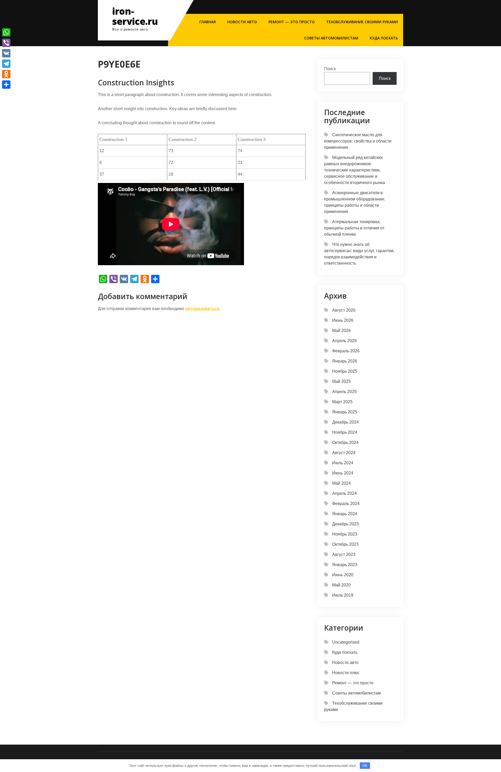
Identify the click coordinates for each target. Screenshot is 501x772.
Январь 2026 (344, 361)
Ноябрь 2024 (344, 432)
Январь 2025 (344, 412)
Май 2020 (341, 585)
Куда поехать (384, 37)
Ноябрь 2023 (344, 534)
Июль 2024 (342, 463)
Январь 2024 (344, 514)
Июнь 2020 (342, 575)
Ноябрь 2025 (344, 371)
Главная (207, 21)
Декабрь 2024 (345, 422)
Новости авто (242, 21)
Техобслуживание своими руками (362, 21)
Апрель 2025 (344, 391)
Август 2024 (343, 452)
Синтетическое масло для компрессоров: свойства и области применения (357, 141)
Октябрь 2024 (345, 442)
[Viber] (6, 43)
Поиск (330, 69)
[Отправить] (6, 84)
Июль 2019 (342, 595)
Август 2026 (343, 310)
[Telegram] (6, 63)
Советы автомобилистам (331, 37)
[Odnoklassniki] (6, 74)
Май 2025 (341, 381)
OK (364, 766)
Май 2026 (341, 330)
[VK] (6, 53)
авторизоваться (202, 308)
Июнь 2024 (342, 473)
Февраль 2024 (346, 503)
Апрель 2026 (344, 341)
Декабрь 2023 (345, 524)
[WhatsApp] (6, 32)
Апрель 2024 (344, 493)
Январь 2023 (344, 564)
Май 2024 (341, 483)
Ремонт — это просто (292, 21)
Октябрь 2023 (345, 544)
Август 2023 (343, 554)
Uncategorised (345, 642)
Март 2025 (342, 402)
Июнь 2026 (342, 320)
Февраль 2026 (346, 351)
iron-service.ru (135, 16)
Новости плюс (346, 672)
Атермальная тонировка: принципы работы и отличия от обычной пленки (354, 227)
